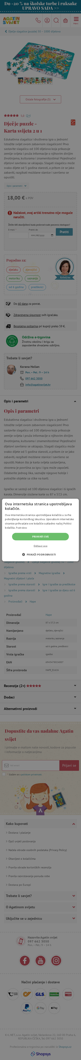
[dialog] (40, 530)
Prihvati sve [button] (40, 536)
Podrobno (21, 527)
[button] (40, 554)
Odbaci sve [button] (40, 545)
